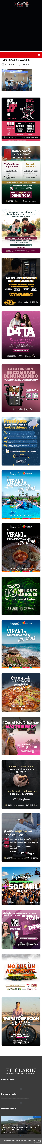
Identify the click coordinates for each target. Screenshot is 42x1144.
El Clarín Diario (9, 64)
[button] (39, 55)
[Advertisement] (21, 30)
